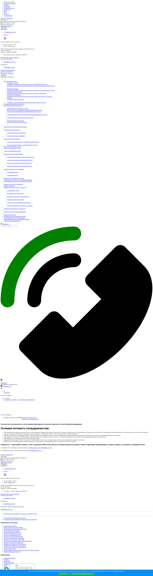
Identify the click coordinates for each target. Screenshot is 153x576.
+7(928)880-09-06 (10, 32)
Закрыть (3, 75)
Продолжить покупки (29, 417)
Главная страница (10, 3)
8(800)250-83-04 (34, 448)
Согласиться (64, 573)
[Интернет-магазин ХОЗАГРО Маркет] (7, 18)
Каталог (6, 5)
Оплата (6, 14)
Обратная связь (9, 8)
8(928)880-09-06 (9, 67)
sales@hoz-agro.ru (10, 62)
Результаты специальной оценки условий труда (20, 514)
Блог (5, 11)
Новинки (6, 224)
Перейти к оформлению (26, 400)
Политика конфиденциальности (15, 518)
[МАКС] (5, 39)
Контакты (7, 9)
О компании (8, 15)
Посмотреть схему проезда (10, 57)
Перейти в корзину (11, 400)
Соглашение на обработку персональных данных (20, 519)
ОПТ (5, 12)
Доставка (7, 6)
